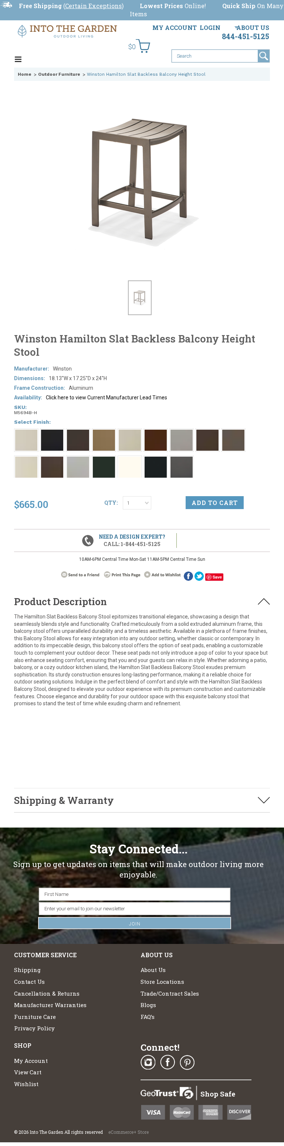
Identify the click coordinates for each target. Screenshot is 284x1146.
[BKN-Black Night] (52, 433)
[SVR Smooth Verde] (104, 460)
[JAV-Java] (207, 433)
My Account (174, 27)
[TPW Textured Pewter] (155, 460)
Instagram (148, 1062)
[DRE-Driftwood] (181, 433)
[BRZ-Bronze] (78, 433)
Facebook (167, 1062)
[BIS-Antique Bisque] (26, 433)
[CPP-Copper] (155, 433)
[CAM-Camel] (104, 433)
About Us (252, 27)
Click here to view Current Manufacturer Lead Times (106, 397)
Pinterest (187, 1062)
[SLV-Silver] (78, 460)
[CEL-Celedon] (130, 433)
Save (217, 577)
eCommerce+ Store (128, 1132)
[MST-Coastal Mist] (26, 460)
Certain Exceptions (93, 6)
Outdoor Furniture (59, 74)
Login (210, 27)
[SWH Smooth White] (130, 460)
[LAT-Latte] (233, 433)
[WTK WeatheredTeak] (181, 460)
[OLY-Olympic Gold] (52, 460)
